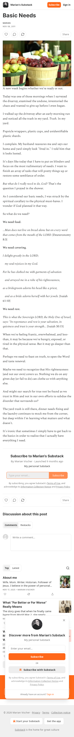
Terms (45, 712)
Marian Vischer (26, 589)
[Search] (67, 568)
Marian (6, 23)
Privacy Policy (37, 684)
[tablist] (18, 525)
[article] (37, 586)
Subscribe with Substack (39, 669)
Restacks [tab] (25, 525)
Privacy (36, 712)
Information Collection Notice (43, 681)
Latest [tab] (15, 568)
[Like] (6, 34)
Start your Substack (28, 721)
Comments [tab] (11, 525)
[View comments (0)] (14, 34)
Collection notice (60, 712)
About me (10, 577)
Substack (20, 729)
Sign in (67, 4)
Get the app (54, 721)
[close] (64, 620)
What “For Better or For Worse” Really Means (25, 604)
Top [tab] (7, 568)
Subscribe (54, 4)
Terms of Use (53, 677)
